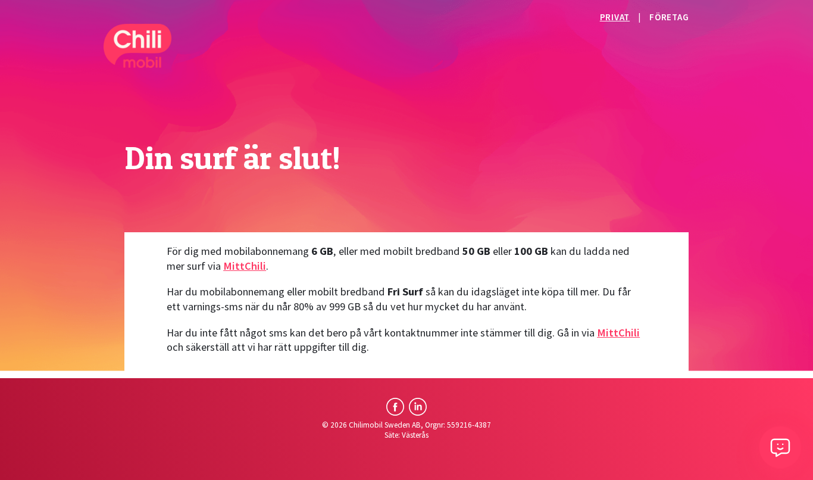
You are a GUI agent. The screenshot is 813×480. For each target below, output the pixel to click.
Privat (615, 17)
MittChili (244, 266)
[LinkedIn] (418, 407)
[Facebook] (395, 407)
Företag (669, 17)
